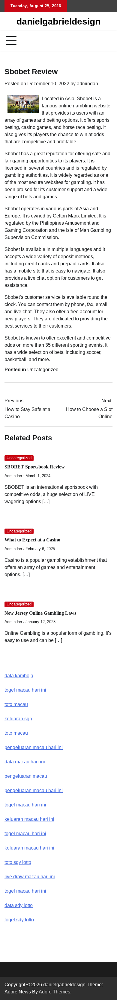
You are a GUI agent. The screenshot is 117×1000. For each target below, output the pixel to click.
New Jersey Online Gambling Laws (40, 613)
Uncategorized (42, 369)
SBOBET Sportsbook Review (34, 466)
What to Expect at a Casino (32, 539)
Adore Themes (54, 991)
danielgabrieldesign (58, 21)
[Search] (108, 40)
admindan (87, 83)
